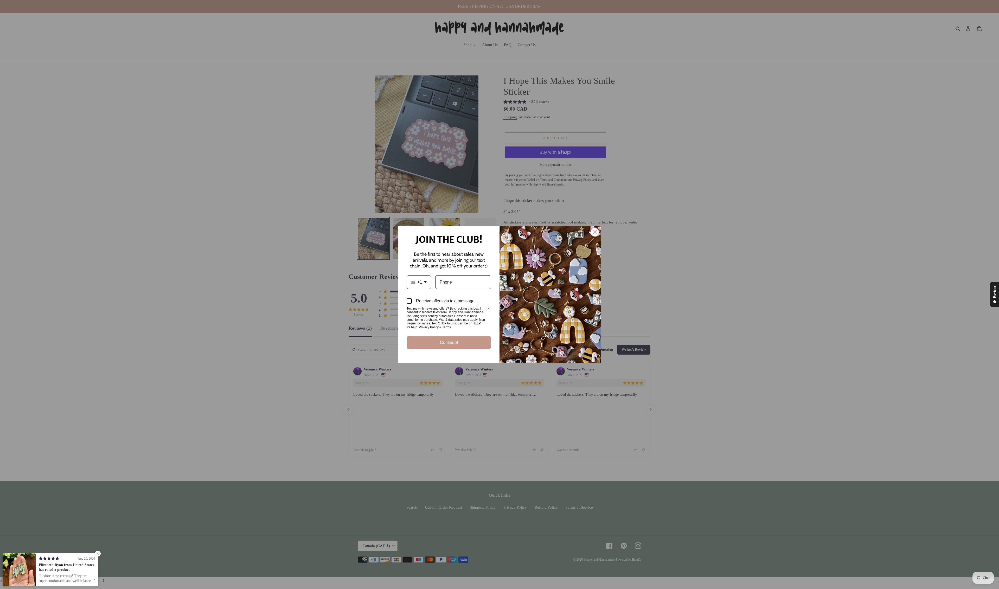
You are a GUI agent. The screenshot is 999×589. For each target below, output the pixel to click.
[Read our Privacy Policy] (488, 309)
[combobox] (419, 282)
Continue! (449, 342)
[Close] (594, 232)
